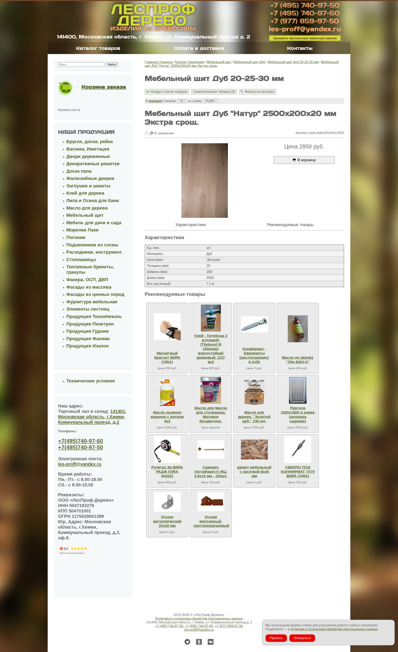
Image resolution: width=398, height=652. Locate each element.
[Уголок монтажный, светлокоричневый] (211, 502)
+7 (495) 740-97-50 (305, 5)
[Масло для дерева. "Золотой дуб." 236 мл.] (254, 392)
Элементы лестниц (87, 309)
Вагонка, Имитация (87, 149)
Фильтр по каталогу (259, 91)
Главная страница (159, 62)
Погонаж (75, 237)
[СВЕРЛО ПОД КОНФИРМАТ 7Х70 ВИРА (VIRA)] (297, 449)
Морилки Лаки (82, 230)
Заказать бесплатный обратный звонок (305, 38)
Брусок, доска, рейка (89, 141)
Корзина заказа (103, 87)
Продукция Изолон (87, 345)
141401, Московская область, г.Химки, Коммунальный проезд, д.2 (92, 417)
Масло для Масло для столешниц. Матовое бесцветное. (210, 414)
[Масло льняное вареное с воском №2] (167, 392)
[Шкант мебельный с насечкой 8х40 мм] (254, 449)
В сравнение (164, 133)
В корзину (306, 160)
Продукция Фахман (88, 338)
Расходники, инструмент (94, 252)
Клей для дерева (85, 193)
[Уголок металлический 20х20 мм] (167, 502)
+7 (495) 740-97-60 (305, 13)
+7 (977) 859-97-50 (305, 21)
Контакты (300, 48)
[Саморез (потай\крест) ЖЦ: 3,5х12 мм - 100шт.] (211, 449)
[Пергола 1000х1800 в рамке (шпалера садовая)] (297, 390)
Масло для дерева (87, 208)
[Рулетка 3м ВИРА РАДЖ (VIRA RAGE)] (167, 449)
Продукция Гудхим (87, 331)
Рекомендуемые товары (290, 224)
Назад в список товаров (168, 91)
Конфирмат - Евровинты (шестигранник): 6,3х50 (254, 355)
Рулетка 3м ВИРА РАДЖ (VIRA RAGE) (167, 471)
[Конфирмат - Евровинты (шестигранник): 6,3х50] (254, 325)
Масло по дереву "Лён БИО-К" (297, 360)
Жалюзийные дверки (90, 178)
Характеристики (190, 224)
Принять (276, 638)
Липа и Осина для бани (92, 200)
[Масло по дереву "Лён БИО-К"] (297, 329)
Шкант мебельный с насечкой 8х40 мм (254, 471)
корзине (155, 101)
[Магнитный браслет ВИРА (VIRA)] (167, 327)
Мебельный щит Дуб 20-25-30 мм (293, 62)
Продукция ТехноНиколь (94, 316)
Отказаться (302, 638)
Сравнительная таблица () (214, 91)
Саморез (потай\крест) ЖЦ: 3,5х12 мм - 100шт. (210, 471)
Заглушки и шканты (88, 185)
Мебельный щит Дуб (249, 62)
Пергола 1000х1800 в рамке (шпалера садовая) (298, 414)
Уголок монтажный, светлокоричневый (211, 521)
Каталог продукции (189, 62)
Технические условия (90, 380)
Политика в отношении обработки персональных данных (199, 618)
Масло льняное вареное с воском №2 (167, 416)
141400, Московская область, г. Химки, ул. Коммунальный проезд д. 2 (153, 37)
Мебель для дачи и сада (93, 222)
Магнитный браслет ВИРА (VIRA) (167, 357)
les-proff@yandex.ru (305, 29)
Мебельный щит (219, 62)
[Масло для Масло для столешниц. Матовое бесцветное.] (211, 390)
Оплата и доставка (199, 48)
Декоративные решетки (93, 163)
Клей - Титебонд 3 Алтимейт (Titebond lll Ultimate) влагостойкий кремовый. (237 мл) (210, 349)
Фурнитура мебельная (91, 301)
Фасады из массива (88, 287)
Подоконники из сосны (92, 244)
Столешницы (81, 259)
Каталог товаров (98, 48)
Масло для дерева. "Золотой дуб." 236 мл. (254, 416)
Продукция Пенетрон (90, 324)
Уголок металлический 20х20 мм (167, 521)
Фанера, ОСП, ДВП (87, 279)
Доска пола (78, 171)
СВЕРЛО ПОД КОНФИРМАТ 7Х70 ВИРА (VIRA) (298, 471)
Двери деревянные (88, 156)
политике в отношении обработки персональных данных (334, 629)
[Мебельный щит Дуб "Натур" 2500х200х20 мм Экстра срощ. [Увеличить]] (204, 181)
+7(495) (80, 441)
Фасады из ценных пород (95, 294)
